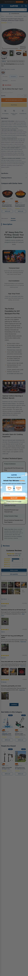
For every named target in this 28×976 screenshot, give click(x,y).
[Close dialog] (26, 474)
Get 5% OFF (14, 498)
